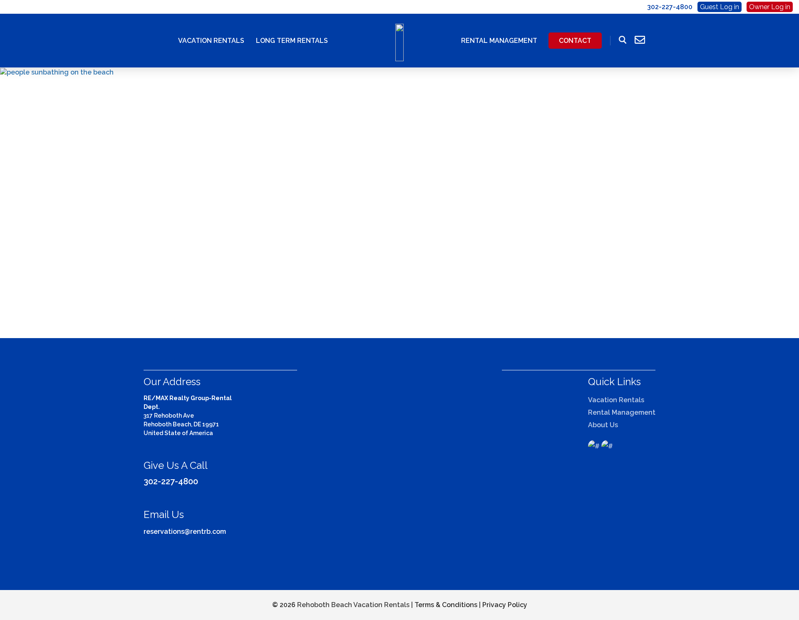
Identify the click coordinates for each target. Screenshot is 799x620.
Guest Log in (719, 7)
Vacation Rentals (211, 41)
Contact (575, 41)
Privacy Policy (504, 605)
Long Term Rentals (292, 41)
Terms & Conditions (445, 605)
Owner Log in (769, 7)
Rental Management (499, 41)
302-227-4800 (171, 481)
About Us (603, 425)
